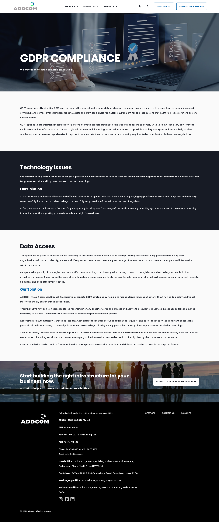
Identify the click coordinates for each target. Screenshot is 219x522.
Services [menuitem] (70, 6)
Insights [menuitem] (109, 6)
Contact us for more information (176, 381)
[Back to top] (213, 516)
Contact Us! (164, 6)
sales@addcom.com (74, 454)
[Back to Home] (25, 6)
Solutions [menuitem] (89, 6)
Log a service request (191, 6)
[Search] (148, 6)
